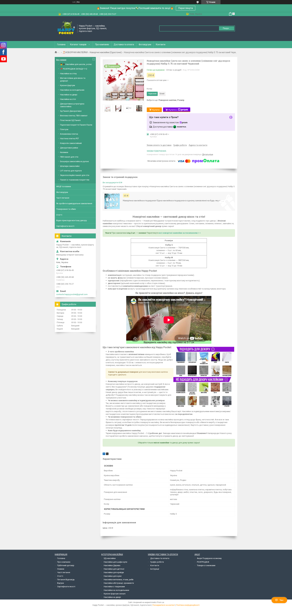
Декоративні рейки (69, 148)
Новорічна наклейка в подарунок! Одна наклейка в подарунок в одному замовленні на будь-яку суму (173, 200)
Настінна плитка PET (69, 138)
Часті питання (62, 198)
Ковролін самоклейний (71, 143)
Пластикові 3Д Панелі (70, 120)
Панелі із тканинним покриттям (74, 180)
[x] (107, 454)
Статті (59, 215)
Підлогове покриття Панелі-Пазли (76, 125)
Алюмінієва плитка (69, 134)
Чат (281, 600)
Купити (156, 109)
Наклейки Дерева (112, 565)
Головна (61, 44)
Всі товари (61, 60)
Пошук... (227, 28)
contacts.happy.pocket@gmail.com (72, 294)
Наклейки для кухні (113, 576)
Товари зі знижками (206, 565)
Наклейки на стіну (68, 73)
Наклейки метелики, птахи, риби (118, 579)
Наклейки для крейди (114, 572)
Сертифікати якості (65, 226)
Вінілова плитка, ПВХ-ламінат (74, 115)
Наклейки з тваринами (114, 586)
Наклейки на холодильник (72, 90)
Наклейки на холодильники (116, 590)
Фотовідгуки (145, 44)
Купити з (173, 109)
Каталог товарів (78, 44)
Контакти (160, 44)
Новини (60, 569)
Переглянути (185, 8)
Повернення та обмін (66, 209)
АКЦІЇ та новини (63, 186)
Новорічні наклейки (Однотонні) (106, 52)
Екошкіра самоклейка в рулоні (74, 161)
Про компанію (102, 44)
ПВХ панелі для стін (69, 157)
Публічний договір (65, 565)
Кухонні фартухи (67, 85)
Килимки (64, 152)
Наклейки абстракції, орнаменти (119, 583)
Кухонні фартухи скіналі (114, 594)
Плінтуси (64, 129)
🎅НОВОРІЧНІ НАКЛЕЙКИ (75, 52)
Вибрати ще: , (165, 100)
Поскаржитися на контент (164, 605)
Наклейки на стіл (68, 99)
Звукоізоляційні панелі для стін (74, 175)
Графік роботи (157, 562)
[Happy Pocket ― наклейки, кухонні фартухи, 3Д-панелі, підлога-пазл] (66, 28)
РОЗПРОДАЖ (203, 562)
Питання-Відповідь (66, 579)
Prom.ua (160, 602)
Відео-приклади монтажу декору (71, 220)
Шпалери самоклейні (70, 166)
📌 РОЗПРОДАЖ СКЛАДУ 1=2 (73, 69)
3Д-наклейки (110, 558)
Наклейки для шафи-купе (115, 562)
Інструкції (154, 569)
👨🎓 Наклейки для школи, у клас (76, 64)
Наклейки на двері (68, 94)
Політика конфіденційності (188, 605)
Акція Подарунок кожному (209, 558)
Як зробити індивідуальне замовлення (74, 203)
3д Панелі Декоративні (71, 111)
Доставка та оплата (124, 44)
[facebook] (104, 454)
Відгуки (60, 583)
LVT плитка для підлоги (71, 171)
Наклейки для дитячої (114, 569)
